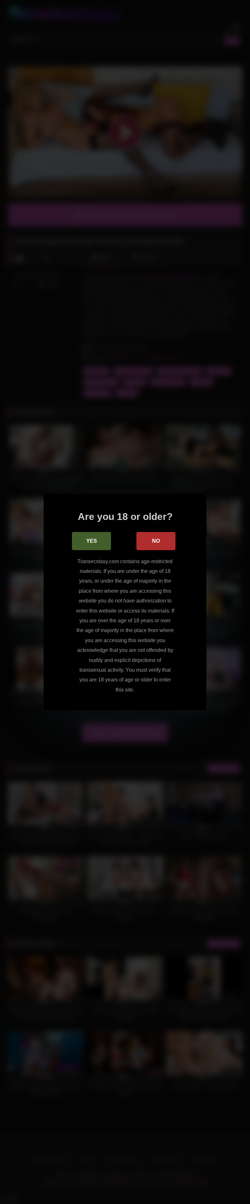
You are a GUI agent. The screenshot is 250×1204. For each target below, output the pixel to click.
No (156, 541)
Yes (91, 541)
